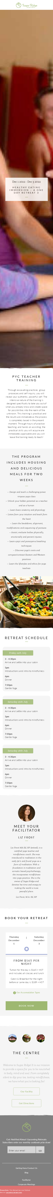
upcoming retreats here (14, 1192)
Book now (26, 1005)
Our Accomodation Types (28, 992)
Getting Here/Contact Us (26, 1168)
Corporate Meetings (26, 1184)
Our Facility (26, 1091)
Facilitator (26, 1180)
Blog (26, 1172)
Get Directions (26, 1103)
